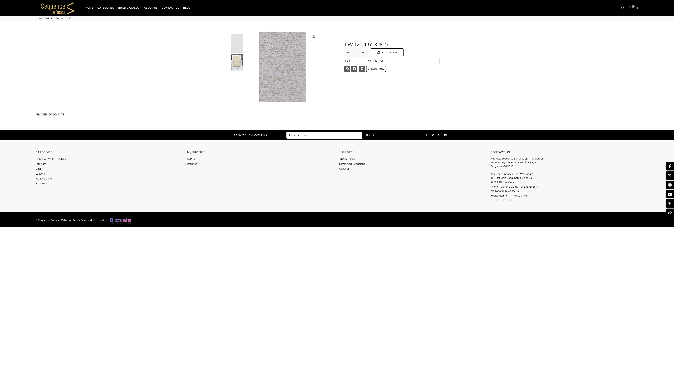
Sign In (191, 159)
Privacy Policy (347, 159)
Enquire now (376, 69)
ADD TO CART (389, 53)
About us (344, 169)
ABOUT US (150, 8)
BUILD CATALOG (129, 8)
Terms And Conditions (352, 164)
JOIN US (369, 135)
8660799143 (504, 191)
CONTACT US (170, 8)
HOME (89, 8)
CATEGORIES (105, 8)
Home (38, 18)
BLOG (186, 8)
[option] (237, 44)
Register (192, 164)
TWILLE (49, 18)
